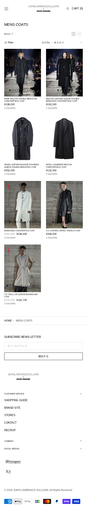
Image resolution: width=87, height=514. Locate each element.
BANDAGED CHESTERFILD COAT (19, 231)
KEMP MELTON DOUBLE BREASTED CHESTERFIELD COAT (20, 100)
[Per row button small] (79, 33)
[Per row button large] (73, 33)
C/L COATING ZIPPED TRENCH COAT (63, 231)
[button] (6, 8)
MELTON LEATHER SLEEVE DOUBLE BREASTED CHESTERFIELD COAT (62, 100)
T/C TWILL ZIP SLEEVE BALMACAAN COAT (21, 295)
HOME (8, 320)
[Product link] (22, 72)
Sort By (46, 42)
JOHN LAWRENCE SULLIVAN (30, 490)
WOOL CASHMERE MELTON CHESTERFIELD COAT (59, 166)
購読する (43, 356)
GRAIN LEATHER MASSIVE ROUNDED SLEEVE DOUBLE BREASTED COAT (21, 166)
